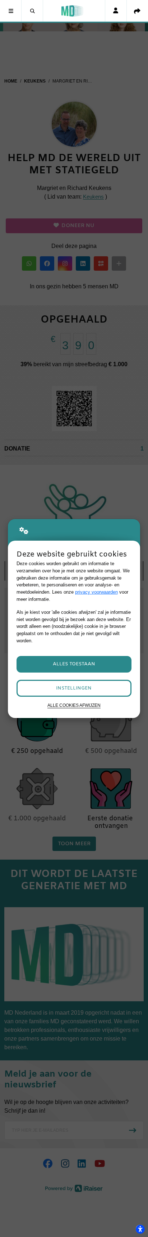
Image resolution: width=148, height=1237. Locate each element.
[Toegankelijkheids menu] (140, 1229)
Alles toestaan (74, 664)
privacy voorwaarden (96, 592)
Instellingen (74, 688)
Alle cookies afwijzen (74, 705)
